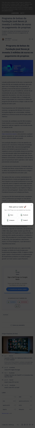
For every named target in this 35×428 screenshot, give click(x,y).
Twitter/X (25, 220)
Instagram (11, 220)
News (11, 215)
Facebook (25, 215)
